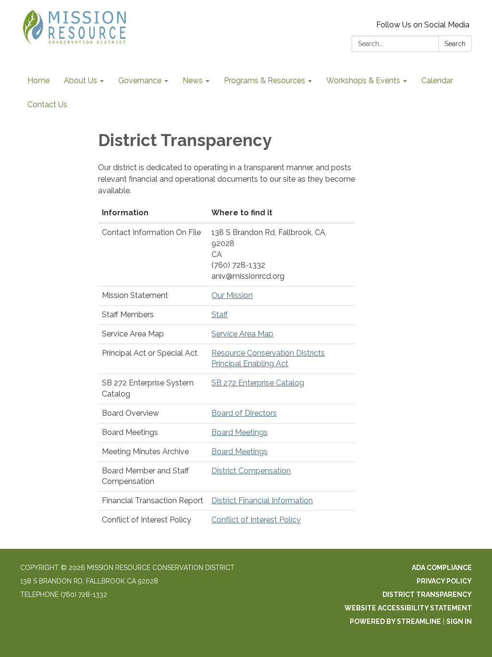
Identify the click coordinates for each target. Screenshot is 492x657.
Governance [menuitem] (139, 80)
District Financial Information (262, 500)
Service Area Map (242, 333)
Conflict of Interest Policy (256, 519)
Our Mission (232, 295)
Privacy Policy (444, 581)
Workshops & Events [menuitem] (363, 80)
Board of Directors (244, 413)
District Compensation (251, 470)
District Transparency (427, 594)
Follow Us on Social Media (422, 24)
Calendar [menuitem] (437, 80)
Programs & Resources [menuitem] (264, 80)
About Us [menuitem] (80, 80)
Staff (219, 314)
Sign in (459, 621)
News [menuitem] (193, 80)
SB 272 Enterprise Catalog (257, 382)
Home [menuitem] (38, 80)
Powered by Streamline (395, 621)
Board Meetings (239, 432)
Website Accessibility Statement (408, 608)
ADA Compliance (442, 567)
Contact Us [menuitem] (47, 104)
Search (455, 44)
